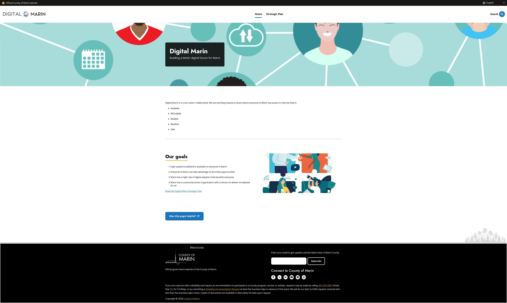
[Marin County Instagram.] (298, 277)
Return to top (197, 247)
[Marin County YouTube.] (292, 277)
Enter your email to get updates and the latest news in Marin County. (305, 252)
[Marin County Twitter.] (279, 277)
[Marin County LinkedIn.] (286, 277)
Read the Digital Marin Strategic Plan (183, 191)
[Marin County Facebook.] (273, 277)
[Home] (24, 14)
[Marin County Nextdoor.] (304, 277)
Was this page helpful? (183, 216)
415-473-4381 (325, 285)
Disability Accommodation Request (223, 289)
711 (171, 289)
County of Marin (191, 298)
